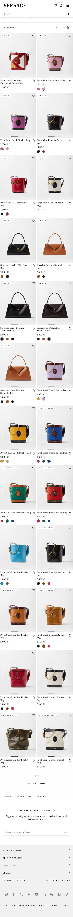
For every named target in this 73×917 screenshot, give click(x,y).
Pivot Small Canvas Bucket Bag (50, 699)
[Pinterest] (29, 894)
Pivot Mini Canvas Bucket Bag (50, 204)
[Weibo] (59, 894)
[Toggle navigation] (67, 5)
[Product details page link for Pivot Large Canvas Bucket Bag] (55, 735)
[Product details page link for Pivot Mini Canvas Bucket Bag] (55, 177)
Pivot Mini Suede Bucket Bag (51, 80)
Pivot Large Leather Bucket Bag (14, 761)
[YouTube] (36, 894)
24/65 (36, 776)
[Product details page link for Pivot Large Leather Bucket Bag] (18, 735)
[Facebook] (14, 894)
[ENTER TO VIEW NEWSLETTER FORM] (66, 832)
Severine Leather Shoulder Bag (13, 266)
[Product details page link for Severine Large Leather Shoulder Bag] (18, 303)
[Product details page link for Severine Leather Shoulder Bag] (18, 240)
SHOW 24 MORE (36, 783)
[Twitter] (21, 894)
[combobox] (36, 14)
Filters (60, 27)
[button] (61, 5)
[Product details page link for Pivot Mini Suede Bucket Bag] (55, 55)
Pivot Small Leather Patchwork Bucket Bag (11, 82)
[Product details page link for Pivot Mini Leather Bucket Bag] (55, 115)
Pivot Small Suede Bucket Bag (52, 390)
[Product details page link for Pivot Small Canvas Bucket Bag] (55, 672)
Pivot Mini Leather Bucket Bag (50, 141)
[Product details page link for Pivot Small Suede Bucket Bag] (55, 365)
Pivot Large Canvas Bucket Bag (50, 761)
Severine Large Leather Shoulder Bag (12, 329)
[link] (9, 796)
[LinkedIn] (44, 894)
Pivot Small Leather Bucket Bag (14, 574)
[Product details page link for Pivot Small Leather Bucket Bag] (18, 547)
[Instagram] (6, 894)
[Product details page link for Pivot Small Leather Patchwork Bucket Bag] (18, 55)
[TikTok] (67, 894)
